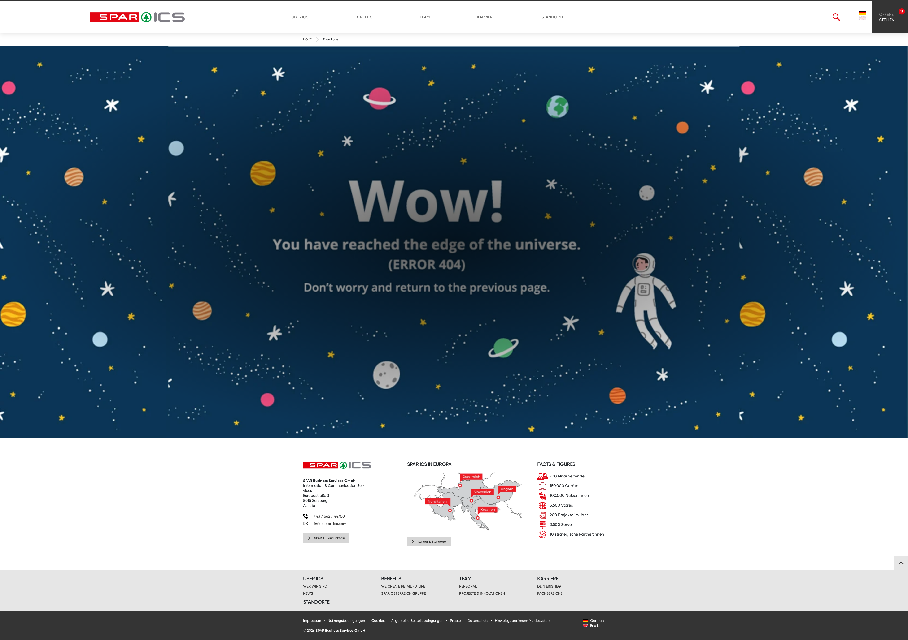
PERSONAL (468, 586)
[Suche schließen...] (844, 17)
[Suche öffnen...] (836, 17)
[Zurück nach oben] (901, 563)
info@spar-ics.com (330, 523)
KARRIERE (485, 17)
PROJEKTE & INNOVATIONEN (482, 593)
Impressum (312, 621)
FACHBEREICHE (549, 593)
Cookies (378, 621)
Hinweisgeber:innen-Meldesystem (523, 621)
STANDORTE (552, 17)
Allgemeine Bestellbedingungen (417, 621)
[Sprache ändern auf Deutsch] (862, 12)
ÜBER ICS (300, 17)
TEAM (425, 17)
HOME (307, 39)
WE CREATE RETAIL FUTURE (403, 586)
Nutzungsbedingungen (346, 621)
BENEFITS (363, 17)
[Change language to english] (862, 18)
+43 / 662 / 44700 (329, 516)
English (595, 625)
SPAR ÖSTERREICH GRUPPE (403, 593)
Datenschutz (477, 621)
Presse (455, 621)
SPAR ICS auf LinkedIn (329, 538)
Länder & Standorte (432, 541)
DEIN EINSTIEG (549, 586)
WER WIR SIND (315, 586)
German (596, 621)
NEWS (308, 593)
